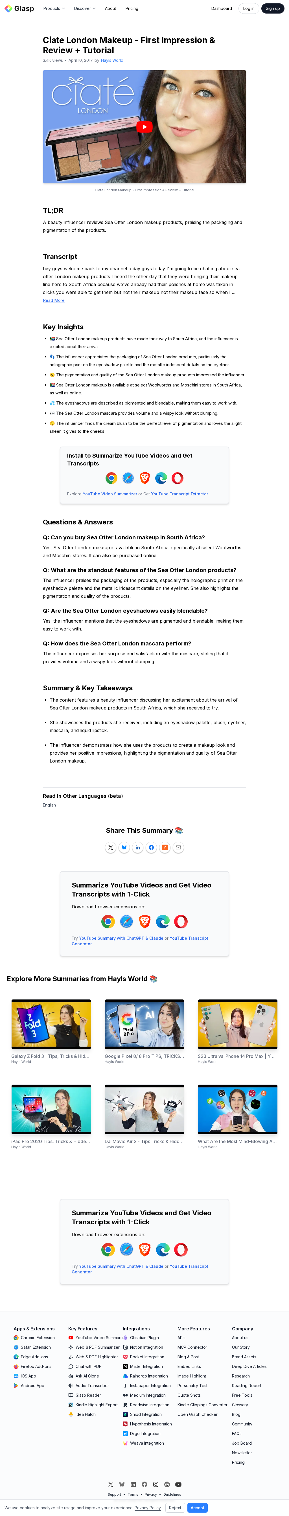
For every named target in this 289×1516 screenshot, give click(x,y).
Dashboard (221, 8)
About (110, 8)
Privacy (151, 1494)
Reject (175, 1507)
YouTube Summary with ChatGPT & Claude (121, 938)
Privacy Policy (148, 1507)
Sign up (273, 8)
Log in (249, 8)
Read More (54, 300)
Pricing (132, 8)
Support (114, 1494)
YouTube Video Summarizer (110, 493)
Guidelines (172, 1494)
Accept (197, 1507)
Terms (133, 1494)
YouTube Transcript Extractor (179, 493)
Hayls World (112, 60)
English (49, 805)
